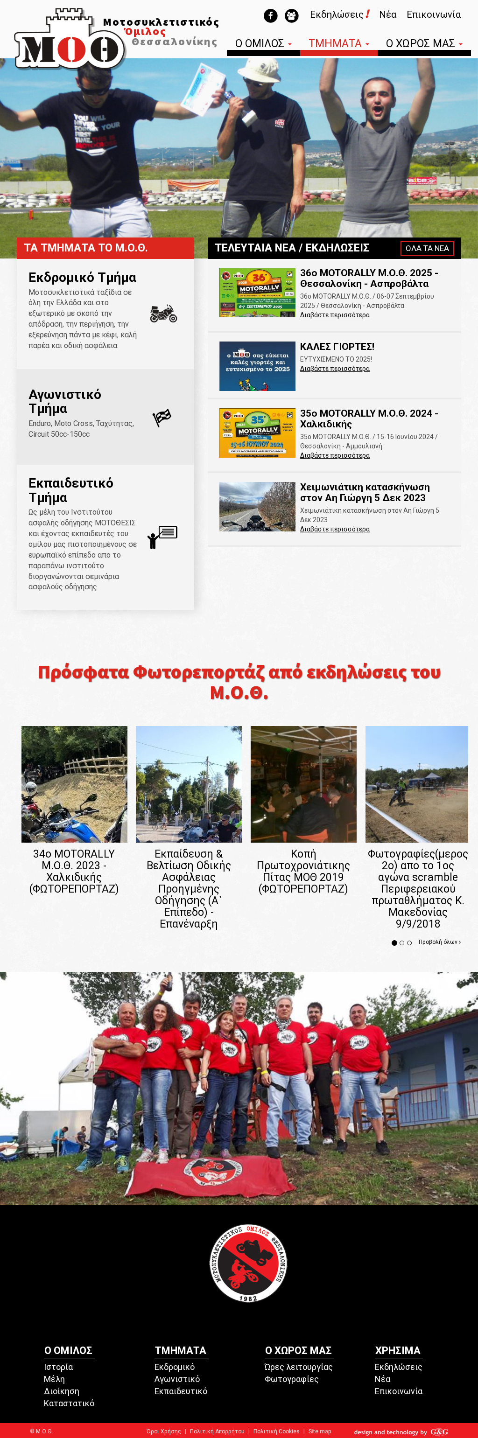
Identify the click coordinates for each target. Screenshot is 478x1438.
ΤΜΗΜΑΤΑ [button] (337, 44)
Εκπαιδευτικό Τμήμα (70, 490)
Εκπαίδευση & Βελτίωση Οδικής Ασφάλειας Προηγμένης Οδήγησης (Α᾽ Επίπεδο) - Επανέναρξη (189, 889)
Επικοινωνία (434, 14)
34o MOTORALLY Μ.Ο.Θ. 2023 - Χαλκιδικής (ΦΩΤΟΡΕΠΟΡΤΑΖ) (74, 871)
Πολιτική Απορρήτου (217, 1431)
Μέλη (54, 1379)
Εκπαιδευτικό (181, 1391)
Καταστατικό (69, 1403)
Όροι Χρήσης (164, 1431)
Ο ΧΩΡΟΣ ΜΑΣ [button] (422, 44)
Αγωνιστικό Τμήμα (64, 402)
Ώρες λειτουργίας (299, 1367)
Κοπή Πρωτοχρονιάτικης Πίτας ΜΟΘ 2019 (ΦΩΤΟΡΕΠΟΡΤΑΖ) (303, 871)
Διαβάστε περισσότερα (335, 315)
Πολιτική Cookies (276, 1431)
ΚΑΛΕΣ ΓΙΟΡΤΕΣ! (337, 346)
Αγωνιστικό (177, 1379)
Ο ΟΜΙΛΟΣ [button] (261, 44)
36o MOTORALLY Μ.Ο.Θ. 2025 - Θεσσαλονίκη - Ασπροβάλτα (369, 278)
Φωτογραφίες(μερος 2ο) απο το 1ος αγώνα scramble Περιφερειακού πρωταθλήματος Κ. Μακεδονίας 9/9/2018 (418, 889)
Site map (320, 1431)
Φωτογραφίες (292, 1379)
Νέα (387, 14)
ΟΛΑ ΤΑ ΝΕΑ (427, 248)
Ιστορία (58, 1367)
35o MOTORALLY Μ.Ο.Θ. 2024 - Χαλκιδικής (369, 419)
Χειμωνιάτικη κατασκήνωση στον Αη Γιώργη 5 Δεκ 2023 (365, 492)
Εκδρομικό (175, 1367)
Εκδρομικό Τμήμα (82, 277)
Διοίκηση (61, 1391)
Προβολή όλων (439, 942)
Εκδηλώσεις (398, 1367)
